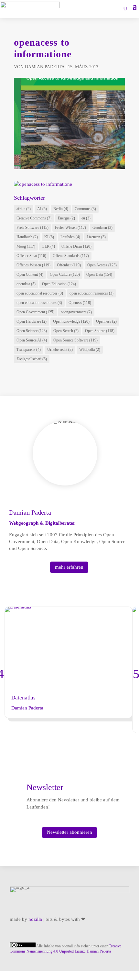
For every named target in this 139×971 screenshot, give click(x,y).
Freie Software (32, 227)
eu (86, 218)
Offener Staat (31, 255)
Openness (106, 321)
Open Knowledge (71, 321)
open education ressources (39, 302)
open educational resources (39, 293)
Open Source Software (75, 340)
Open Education (59, 284)
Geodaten (102, 227)
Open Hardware (31, 321)
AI (42, 208)
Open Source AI (31, 340)
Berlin (60, 208)
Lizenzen (96, 237)
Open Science (31, 331)
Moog (25, 246)
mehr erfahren (69, 567)
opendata (26, 284)
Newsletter (45, 787)
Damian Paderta (44, 66)
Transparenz (28, 349)
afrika (23, 208)
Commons (85, 208)
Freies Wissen (70, 227)
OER (48, 246)
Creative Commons (33, 218)
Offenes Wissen (33, 265)
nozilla (35, 919)
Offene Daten (76, 246)
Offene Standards (71, 255)
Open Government (35, 312)
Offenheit (69, 265)
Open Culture (65, 274)
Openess (80, 302)
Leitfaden (70, 237)
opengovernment (76, 312)
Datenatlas (23, 698)
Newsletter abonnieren (69, 832)
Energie (66, 218)
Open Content (29, 274)
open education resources (91, 293)
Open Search (66, 331)
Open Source (99, 331)
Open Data (99, 274)
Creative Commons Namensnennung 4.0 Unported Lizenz (65, 949)
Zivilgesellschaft (31, 359)
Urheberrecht (60, 349)
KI (49, 237)
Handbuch (27, 237)
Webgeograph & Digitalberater (42, 523)
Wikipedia (89, 349)
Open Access (102, 265)
